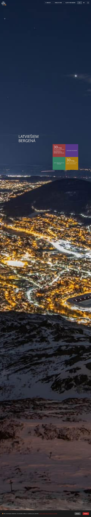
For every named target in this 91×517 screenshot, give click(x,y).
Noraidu (77, 513)
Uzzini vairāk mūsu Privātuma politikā (48, 513)
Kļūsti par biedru (70, 2)
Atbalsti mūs (58, 2)
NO (84, 2)
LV (79, 2)
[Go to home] (3, 3)
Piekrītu (86, 513)
